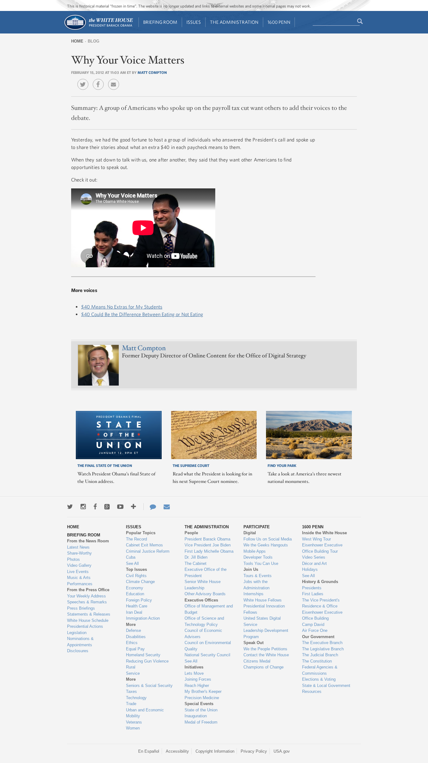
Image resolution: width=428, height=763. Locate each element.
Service (133, 673)
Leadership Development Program (265, 633)
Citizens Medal (256, 661)
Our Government (318, 636)
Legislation (76, 632)
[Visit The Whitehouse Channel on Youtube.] (120, 506)
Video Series (313, 557)
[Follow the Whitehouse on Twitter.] (70, 506)
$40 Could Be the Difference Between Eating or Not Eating (142, 314)
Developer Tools (258, 557)
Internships (253, 593)
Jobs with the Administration (256, 584)
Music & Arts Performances (79, 580)
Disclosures (77, 650)
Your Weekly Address (86, 596)
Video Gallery (79, 565)
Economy (134, 588)
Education (135, 593)
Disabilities (136, 636)
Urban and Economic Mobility (145, 713)
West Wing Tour (316, 539)
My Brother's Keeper (203, 691)
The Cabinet (195, 563)
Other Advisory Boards (205, 593)
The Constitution (317, 661)
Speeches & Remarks (87, 602)
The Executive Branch (322, 642)
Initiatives (194, 667)
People (191, 532)
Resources (311, 691)
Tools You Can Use (260, 563)
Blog (93, 41)
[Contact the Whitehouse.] (150, 506)
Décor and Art (314, 563)
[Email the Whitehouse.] (167, 506)
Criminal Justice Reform (148, 551)
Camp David (313, 624)
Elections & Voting (319, 679)
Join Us (250, 569)
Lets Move (194, 673)
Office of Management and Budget (209, 609)
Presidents (311, 588)
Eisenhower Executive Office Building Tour (322, 548)
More (131, 624)
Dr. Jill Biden (196, 557)
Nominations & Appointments (80, 641)
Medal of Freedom (201, 722)
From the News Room (88, 541)
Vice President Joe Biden (208, 545)
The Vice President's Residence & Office (321, 603)
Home (77, 41)
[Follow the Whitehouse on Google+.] (107, 506)
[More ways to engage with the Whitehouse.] (133, 506)
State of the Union (201, 710)
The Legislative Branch (323, 649)
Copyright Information (215, 751)
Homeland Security (143, 655)
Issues (193, 22)
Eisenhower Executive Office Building (322, 615)
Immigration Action (143, 618)
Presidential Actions (85, 626)
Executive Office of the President (206, 572)
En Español (148, 751)
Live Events (78, 571)
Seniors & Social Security (149, 685)
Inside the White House (324, 532)
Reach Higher (197, 685)
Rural (130, 667)
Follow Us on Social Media (267, 539)
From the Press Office (88, 589)
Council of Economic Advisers (203, 633)
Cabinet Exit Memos (144, 545)
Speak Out (253, 642)
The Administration (234, 22)
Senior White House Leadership (203, 584)
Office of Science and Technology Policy (204, 621)
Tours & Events (257, 575)
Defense (133, 630)
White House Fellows (262, 600)
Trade (131, 703)
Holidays (310, 569)
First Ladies (312, 593)
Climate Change (140, 581)
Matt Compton (152, 72)
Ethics (132, 642)
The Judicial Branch (320, 655)
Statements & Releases (88, 614)
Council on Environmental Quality (208, 645)
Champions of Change (263, 667)
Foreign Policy (139, 600)
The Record (136, 539)
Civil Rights (136, 575)
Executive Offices (201, 600)
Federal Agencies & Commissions (319, 670)
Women (133, 728)
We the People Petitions (265, 649)
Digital (249, 532)
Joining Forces (198, 679)
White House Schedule (87, 620)
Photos (73, 559)
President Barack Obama (207, 539)
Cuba (130, 557)
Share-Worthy (79, 553)
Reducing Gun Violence (147, 661)
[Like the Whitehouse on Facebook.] (95, 506)
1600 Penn (279, 22)
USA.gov (282, 751)
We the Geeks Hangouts (265, 545)
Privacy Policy (254, 751)
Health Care (136, 606)
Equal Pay (135, 649)
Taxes (131, 691)
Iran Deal (134, 612)
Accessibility (177, 751)
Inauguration (196, 716)
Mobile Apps (254, 551)
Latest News (78, 547)
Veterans (134, 722)
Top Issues (136, 569)
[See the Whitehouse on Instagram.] (83, 506)
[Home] (98, 29)
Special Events (199, 703)
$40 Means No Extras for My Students (121, 307)
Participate (256, 527)
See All (132, 563)
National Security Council (207, 655)
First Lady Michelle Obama (209, 551)
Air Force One (314, 630)
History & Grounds (320, 581)
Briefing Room (160, 22)
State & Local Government (326, 685)
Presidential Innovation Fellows (264, 609)
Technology (136, 697)
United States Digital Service (262, 621)
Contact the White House (266, 655)
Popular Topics (140, 532)
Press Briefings (81, 608)
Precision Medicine (202, 697)
